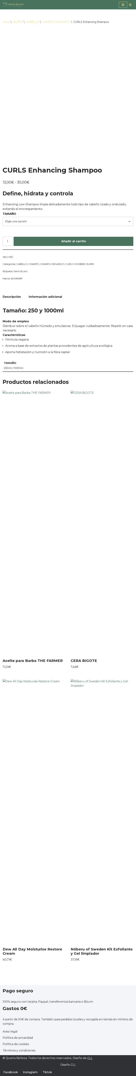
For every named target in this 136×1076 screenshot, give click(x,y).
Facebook (10, 1072)
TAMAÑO (9, 214)
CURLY (69, 264)
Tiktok (47, 1072)
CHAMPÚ (34, 264)
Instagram (30, 1072)
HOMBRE (79, 264)
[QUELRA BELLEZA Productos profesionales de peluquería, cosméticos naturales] (13, 4)
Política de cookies (16, 1044)
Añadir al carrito (73, 241)
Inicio (6, 22)
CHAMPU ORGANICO (56, 22)
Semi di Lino (20, 271)
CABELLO (32, 22)
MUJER (17, 22)
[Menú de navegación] (123, 5)
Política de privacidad (18, 1037)
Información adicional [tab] (45, 296)
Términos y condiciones (19, 1050)
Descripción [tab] (12, 296)
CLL (89, 1058)
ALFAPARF (17, 278)
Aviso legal (10, 1031)
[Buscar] (130, 4)
